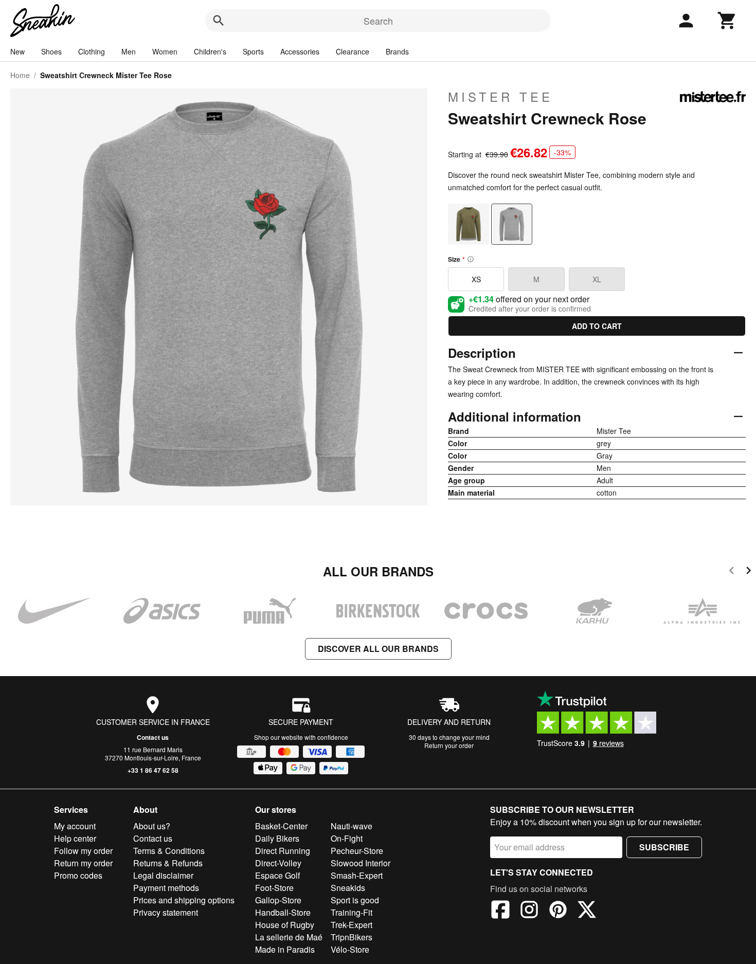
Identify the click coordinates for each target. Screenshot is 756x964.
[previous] (731, 572)
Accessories (299, 51)
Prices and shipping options (184, 900)
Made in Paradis (285, 949)
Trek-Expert (351, 925)
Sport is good (355, 900)
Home (20, 75)
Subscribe (664, 847)
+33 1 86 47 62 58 (153, 770)
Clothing (91, 51)
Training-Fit (351, 912)
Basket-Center (281, 826)
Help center (75, 838)
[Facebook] (500, 911)
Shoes (51, 51)
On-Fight (347, 838)
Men (128, 51)
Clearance (352, 51)
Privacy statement (165, 912)
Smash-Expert (357, 875)
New (17, 51)
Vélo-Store (350, 949)
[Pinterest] (558, 911)
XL (596, 279)
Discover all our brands (378, 648)
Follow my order (83, 851)
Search (378, 20)
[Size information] (470, 259)
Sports (253, 51)
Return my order (83, 863)
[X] (587, 911)
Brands (397, 51)
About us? (151, 826)
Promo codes (78, 875)
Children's (210, 51)
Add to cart (597, 326)
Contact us (153, 737)
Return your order (449, 745)
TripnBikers (351, 937)
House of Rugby (284, 925)
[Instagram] (529, 911)
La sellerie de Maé (288, 937)
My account (75, 826)
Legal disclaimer (163, 875)
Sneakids (348, 888)
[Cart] (727, 20)
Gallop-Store (278, 900)
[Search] (218, 20)
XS (476, 279)
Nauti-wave (351, 826)
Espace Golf (277, 875)
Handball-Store (283, 912)
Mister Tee (500, 96)
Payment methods (166, 888)
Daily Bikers (277, 838)
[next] (748, 572)
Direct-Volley (278, 863)
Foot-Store (274, 888)
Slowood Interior (360, 863)
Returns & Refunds (168, 863)
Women (164, 51)
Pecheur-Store (357, 851)
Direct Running (282, 851)
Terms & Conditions (169, 851)
